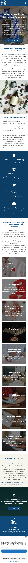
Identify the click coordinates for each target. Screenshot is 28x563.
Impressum (17, 561)
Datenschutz (12, 561)
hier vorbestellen (14, 40)
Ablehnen (14, 554)
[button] (26, 537)
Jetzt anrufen (14, 508)
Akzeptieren (14, 551)
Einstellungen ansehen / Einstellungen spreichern (14, 558)
